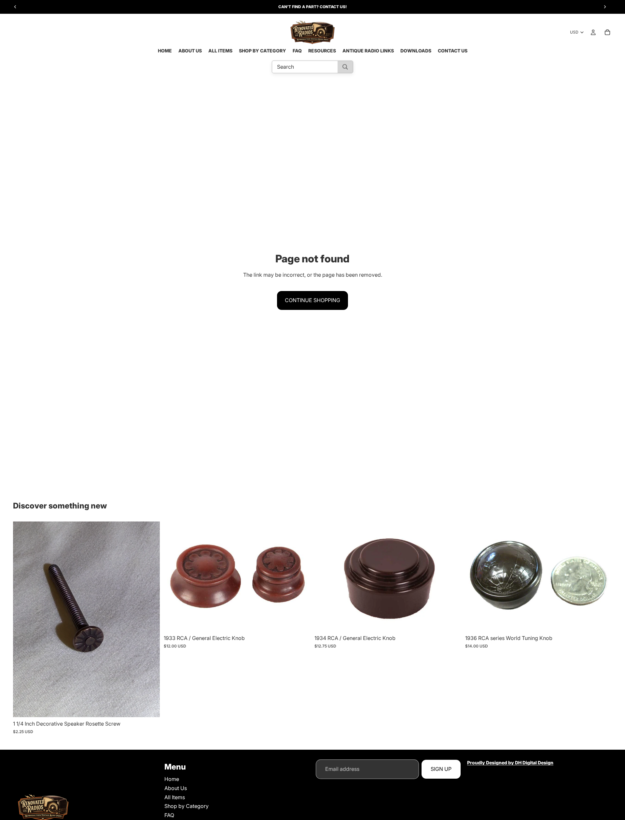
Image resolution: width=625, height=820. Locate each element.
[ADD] (150, 707)
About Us (175, 788)
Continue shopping (312, 300)
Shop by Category (186, 806)
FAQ (169, 815)
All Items (174, 797)
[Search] (345, 67)
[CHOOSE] (300, 622)
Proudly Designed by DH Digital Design (510, 762)
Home (171, 779)
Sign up (441, 769)
